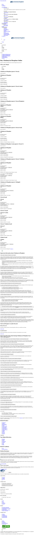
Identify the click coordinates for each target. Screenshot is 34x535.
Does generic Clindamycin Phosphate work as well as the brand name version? (11, 283)
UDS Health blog (4, 515)
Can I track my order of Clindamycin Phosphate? (7, 354)
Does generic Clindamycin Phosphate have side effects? (8, 314)
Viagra (3, 443)
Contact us (11, 248)
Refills (3, 26)
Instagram (3, 477)
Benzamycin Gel (4, 424)
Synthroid (3, 442)
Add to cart (11, 109)
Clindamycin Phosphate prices (6, 54)
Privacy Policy (6, 35)
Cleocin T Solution (4, 429)
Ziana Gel (3, 433)
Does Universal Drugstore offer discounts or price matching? (8, 409)
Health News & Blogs (7, 31)
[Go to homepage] (17, 2)
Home (3, 500)
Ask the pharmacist (4, 57)
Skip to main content (3, 0)
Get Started (3, 5)
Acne (3, 448)
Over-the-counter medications (6, 508)
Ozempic (3, 439)
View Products (6, 12)
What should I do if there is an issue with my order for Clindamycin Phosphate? (11, 358)
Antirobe (3, 423)
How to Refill (6, 25)
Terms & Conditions (7, 34)
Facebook (3, 479)
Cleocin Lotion (4, 427)
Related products (4, 56)
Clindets (3, 431)
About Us (5, 28)
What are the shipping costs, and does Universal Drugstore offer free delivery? (11, 371)
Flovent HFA (4, 441)
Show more (2, 435)
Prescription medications (5, 507)
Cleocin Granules (4, 426)
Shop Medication (4, 7)
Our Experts (4, 522)
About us (3, 514)
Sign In (3, 502)
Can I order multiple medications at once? (6, 400)
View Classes (6, 22)
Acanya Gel (3, 422)
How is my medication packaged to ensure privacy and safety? (9, 362)
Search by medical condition (6, 509)
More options (10, 173)
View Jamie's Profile (3, 463)
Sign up (10, 472)
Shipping (5, 30)
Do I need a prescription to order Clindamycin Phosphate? (8, 394)
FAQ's (5, 32)
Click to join (2, 333)
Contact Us (3, 36)
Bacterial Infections (5, 449)
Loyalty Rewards (4, 516)
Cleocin (3, 425)
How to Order (6, 24)
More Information (4, 27)
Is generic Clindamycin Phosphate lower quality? (7, 270)
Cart (2, 501)
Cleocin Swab (4, 428)
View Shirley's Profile (3, 469)
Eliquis (3, 444)
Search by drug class (5, 510)
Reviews (3, 58)
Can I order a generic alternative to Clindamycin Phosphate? (8, 389)
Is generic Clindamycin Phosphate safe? (6, 294)
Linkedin (3, 478)
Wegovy (3, 440)
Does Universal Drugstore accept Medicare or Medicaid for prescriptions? (10, 375)
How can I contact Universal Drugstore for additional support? (8, 416)
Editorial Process (6, 29)
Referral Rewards (6, 33)
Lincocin (3, 432)
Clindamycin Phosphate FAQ (6, 55)
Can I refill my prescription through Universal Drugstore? (8, 404)
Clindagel (3, 430)
